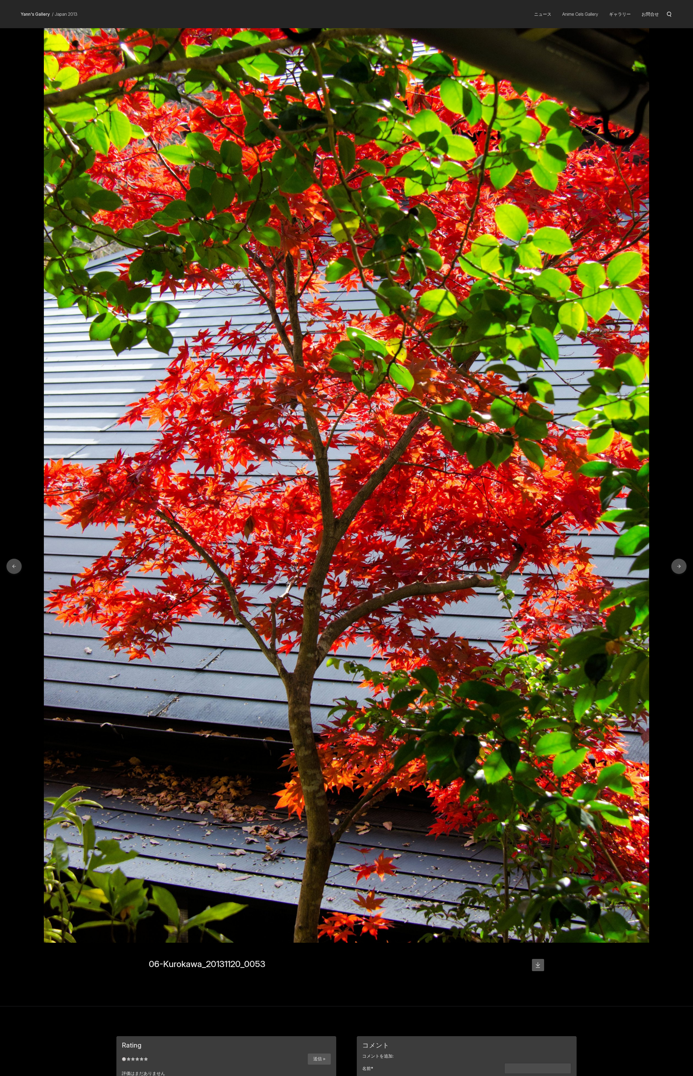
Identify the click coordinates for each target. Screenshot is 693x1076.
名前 (367, 1068)
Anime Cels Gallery (580, 14)
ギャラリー (620, 14)
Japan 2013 (66, 14)
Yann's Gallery (35, 14)
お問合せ (650, 14)
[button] (14, 566)
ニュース (542, 14)
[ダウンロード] (538, 965)
